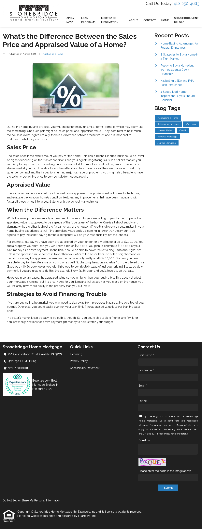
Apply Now (70, 20)
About (133, 20)
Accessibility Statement (84, 368)
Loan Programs (88, 20)
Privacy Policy (79, 361)
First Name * (146, 355)
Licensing (76, 354)
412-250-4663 (186, 3)
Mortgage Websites (30, 515)
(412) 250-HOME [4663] (22, 361)
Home (165, 20)
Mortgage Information (109, 20)
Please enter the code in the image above (164, 470)
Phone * (143, 400)
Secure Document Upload (186, 20)
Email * (142, 385)
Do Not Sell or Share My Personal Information (32, 500)
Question (144, 440)
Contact (149, 20)
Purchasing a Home (52, 54)
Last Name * (146, 370)
